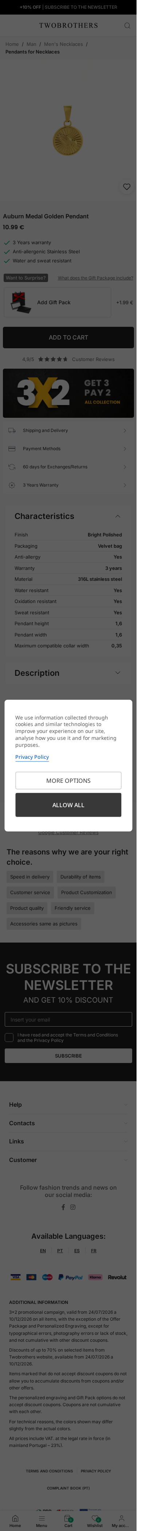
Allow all (68, 805)
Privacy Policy (32, 756)
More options (68, 781)
